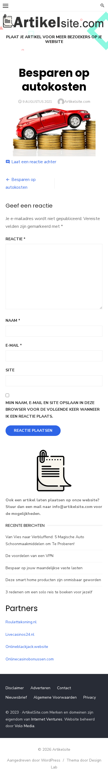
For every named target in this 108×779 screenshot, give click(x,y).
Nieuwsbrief (16, 697)
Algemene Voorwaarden (55, 697)
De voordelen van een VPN (29, 555)
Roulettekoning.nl (21, 622)
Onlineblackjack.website (27, 646)
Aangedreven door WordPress (33, 760)
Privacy (89, 697)
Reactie (15, 239)
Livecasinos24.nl (20, 634)
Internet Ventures (46, 719)
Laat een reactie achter (33, 162)
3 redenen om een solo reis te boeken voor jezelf (49, 592)
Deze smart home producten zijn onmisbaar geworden (53, 580)
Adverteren (40, 688)
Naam (13, 320)
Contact (64, 688)
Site (10, 370)
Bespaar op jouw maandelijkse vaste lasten (44, 568)
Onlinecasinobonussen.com (30, 659)
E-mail (14, 345)
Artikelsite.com (77, 101)
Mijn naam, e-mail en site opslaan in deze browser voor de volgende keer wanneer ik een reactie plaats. (53, 409)
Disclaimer (15, 688)
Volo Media (24, 726)
